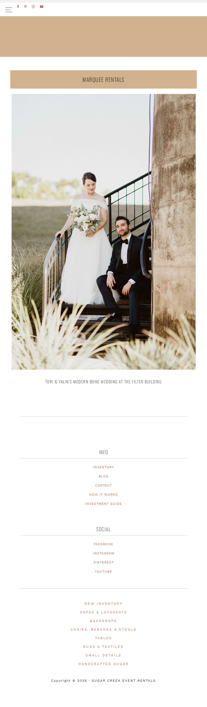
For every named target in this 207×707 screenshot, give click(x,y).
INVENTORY (103, 467)
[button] (103, 9)
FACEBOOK (103, 544)
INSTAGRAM (103, 553)
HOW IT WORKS (103, 494)
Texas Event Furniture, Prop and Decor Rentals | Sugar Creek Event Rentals (103, 49)
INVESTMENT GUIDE (103, 504)
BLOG (104, 476)
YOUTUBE (103, 571)
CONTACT (103, 485)
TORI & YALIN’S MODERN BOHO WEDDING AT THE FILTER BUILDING (103, 381)
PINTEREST (104, 562)
